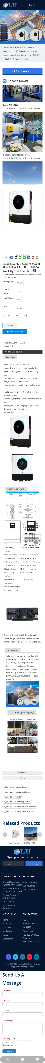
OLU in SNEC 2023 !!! (11, 101)
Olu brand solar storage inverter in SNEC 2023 (16, 151)
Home (5, 919)
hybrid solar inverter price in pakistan (20, 806)
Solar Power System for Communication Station (14, 843)
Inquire (9, 325)
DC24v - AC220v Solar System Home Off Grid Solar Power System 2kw (30, 843)
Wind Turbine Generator (8, 907)
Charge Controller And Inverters (11, 896)
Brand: (7, 346)
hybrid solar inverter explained (17, 792)
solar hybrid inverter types (15, 787)
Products (6, 927)
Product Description (13, 351)
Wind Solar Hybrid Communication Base (12, 890)
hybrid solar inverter (13, 796)
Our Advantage (29, 885)
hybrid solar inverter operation (17, 801)
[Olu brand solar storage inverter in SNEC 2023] (22, 148)
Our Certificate (29, 889)
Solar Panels (8, 901)
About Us (6, 923)
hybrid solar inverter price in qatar (18, 811)
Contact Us (7, 938)
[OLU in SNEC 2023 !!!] (22, 98)
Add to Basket (16, 331)
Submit (9, 1051)
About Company (30, 882)
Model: (7, 342)
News (5, 935)
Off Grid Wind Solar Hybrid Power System (12, 883)
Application (7, 931)
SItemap (31, 967)
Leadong (23, 967)
